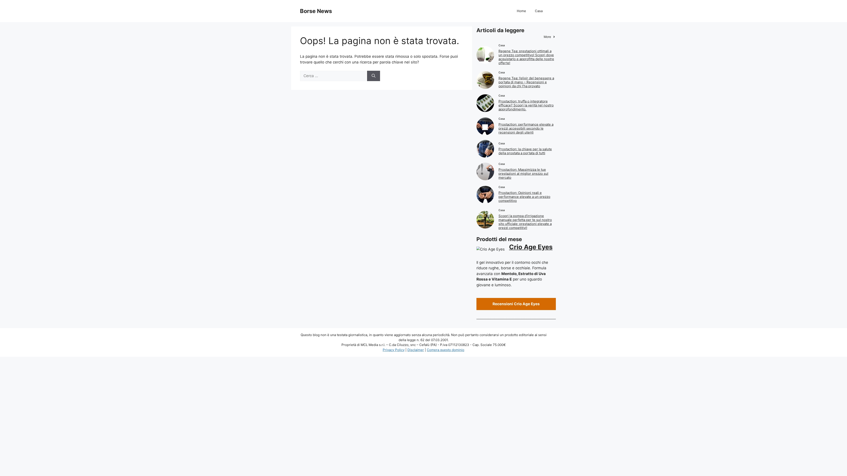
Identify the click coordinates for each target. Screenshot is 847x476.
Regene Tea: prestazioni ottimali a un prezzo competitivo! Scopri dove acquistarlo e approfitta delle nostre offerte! (526, 57)
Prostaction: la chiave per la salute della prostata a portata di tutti (525, 151)
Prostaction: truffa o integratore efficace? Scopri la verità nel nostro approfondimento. (526, 105)
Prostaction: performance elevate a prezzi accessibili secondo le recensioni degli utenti (525, 128)
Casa (539, 11)
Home (521, 11)
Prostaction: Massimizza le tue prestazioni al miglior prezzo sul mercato (523, 173)
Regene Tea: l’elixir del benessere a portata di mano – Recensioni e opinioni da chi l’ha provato (526, 82)
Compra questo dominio (445, 350)
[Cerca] (373, 76)
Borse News (316, 11)
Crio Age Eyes (531, 247)
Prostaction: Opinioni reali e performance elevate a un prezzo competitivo (524, 197)
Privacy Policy (394, 350)
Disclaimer (415, 350)
